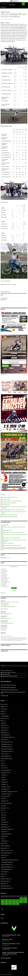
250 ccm (3, 815)
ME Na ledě (3, 801)
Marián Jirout (4, 579)
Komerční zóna (4, 718)
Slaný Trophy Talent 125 (6, 864)
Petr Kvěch (4, 572)
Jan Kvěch (4, 570)
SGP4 (2, 838)
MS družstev (3, 822)
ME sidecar (3, 805)
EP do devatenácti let (5, 770)
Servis (2, 876)
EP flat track (3, 775)
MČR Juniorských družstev (6, 737)
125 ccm (3, 812)
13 (13, 902)
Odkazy (2, 918)
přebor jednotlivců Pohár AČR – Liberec (11, 935)
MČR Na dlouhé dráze (5, 744)
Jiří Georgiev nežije (4, 695)
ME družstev (3, 782)
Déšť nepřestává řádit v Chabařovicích (8, 687)
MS (1, 810)
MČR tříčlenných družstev (6, 751)
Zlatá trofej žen (4, 841)
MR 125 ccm (4, 753)
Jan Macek (4, 573)
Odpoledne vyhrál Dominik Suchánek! (9, 497)
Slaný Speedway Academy (6, 862)
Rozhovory (3, 874)
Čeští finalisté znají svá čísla (6, 530)
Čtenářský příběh (4, 716)
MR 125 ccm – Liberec (7, 939)
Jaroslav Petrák (5, 574)
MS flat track (4, 824)
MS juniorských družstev (6, 829)
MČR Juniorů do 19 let (5, 742)
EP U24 (2, 777)
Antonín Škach (10, 19)
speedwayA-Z (3, 883)
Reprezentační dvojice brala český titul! (10, 514)
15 (21, 902)
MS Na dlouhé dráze (5, 834)
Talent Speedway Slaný (5, 869)
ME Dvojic (3, 784)
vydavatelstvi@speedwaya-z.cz (10, 606)
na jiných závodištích (5, 845)
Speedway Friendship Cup (6, 867)
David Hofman (5, 580)
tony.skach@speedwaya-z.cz (6, 613)
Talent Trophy (4, 871)
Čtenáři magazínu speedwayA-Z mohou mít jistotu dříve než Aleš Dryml (13, 294)
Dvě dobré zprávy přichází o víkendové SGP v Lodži (11, 545)
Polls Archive (3, 592)
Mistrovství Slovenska (5, 852)
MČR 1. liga (3, 725)
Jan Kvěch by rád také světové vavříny (8, 685)
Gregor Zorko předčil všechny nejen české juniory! (12, 501)
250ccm (3, 765)
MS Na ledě (3, 836)
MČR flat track (4, 732)
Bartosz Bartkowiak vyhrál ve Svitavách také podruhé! (13, 509)
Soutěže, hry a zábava (5, 878)
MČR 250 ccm (4, 727)
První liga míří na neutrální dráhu (7, 543)
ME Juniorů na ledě (5, 796)
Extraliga (2, 706)
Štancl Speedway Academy (6, 888)
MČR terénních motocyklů (6, 749)
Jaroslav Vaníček (5, 586)
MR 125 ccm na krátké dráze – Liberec (11, 943)
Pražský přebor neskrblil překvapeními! (9, 516)
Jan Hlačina (4, 585)
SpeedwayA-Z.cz (5, 3)
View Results (14, 590)
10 (2, 902)
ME (1, 760)
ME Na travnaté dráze (5, 803)
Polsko (2, 857)
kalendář (3, 723)
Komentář (3, 713)
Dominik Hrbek (5, 571)
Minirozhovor (3, 808)
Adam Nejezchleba (5, 578)
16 (25, 902)
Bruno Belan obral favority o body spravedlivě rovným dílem (13, 532)
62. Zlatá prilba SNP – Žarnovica (9, 948)
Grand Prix (3, 709)
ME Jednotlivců (4, 789)
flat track (3, 817)
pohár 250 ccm (4, 855)
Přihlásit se (3, 7)
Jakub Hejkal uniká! (6, 499)
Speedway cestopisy (5, 881)
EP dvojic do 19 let (5, 772)
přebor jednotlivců (5, 756)
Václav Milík (4, 577)
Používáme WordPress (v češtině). (6, 974)
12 (10, 902)
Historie (2, 711)
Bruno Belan (4, 583)
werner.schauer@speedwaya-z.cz (7, 623)
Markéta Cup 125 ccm (5, 12)
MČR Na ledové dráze (5, 746)
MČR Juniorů (4, 739)
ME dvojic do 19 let (5, 786)
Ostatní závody (4, 848)
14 (17, 902)
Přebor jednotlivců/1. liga (6, 758)
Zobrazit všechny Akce (6, 958)
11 (6, 902)
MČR (2, 720)
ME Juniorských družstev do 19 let (8, 791)
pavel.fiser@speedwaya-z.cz (6, 618)
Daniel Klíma (4, 584)
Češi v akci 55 (4, 299)
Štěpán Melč (4, 576)
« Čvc (2, 909)
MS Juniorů (3, 831)
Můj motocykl (3, 843)
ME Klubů (3, 798)
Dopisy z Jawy (3, 704)
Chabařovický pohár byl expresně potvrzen (9, 689)
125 (2, 763)
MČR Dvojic (3, 730)
